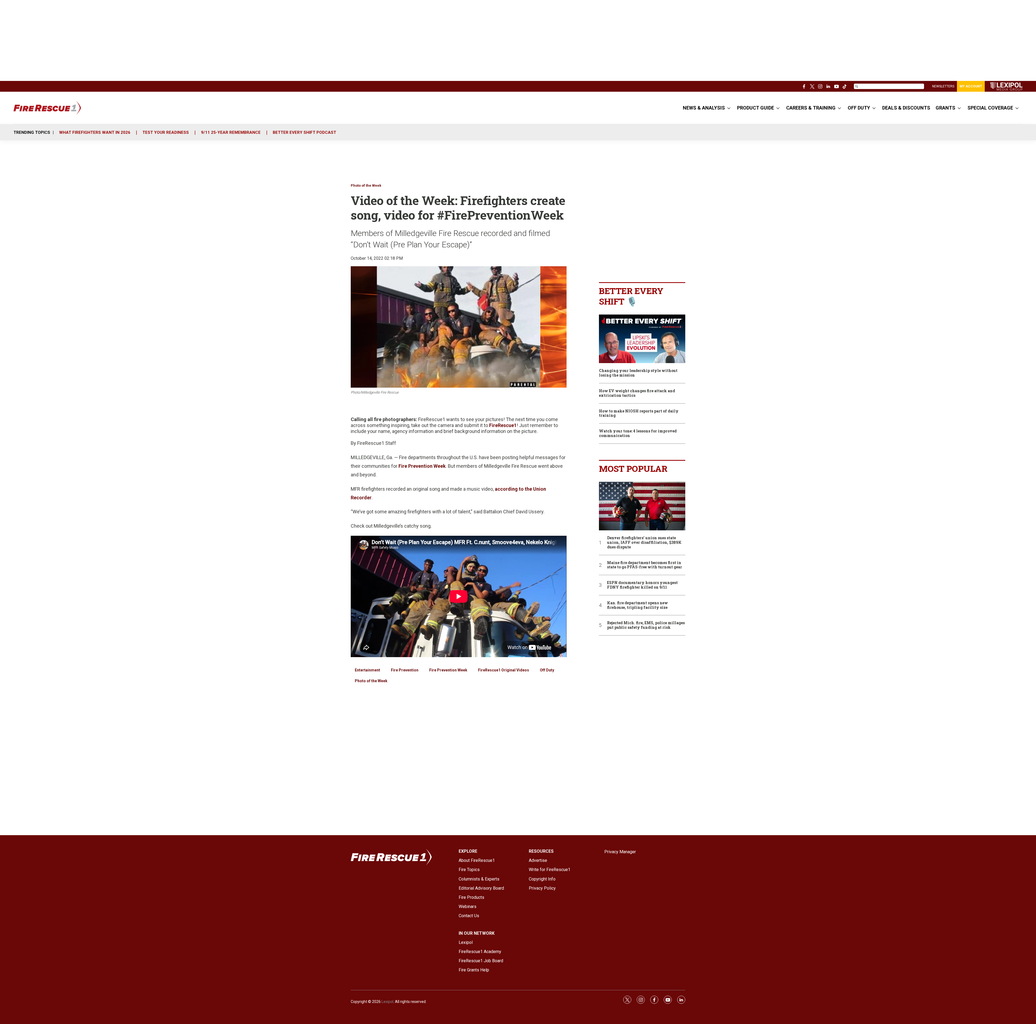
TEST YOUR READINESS (165, 132)
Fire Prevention (404, 670)
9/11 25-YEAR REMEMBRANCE (231, 132)
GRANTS (945, 108)
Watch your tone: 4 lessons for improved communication (638, 433)
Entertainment (367, 670)
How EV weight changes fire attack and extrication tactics (637, 393)
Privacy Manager (620, 851)
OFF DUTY (859, 108)
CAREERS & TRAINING (811, 108)
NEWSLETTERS (943, 86)
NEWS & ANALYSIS (704, 108)
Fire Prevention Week (422, 466)
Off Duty (547, 670)
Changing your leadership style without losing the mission (638, 373)
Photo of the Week (366, 185)
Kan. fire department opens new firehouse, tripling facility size (637, 605)
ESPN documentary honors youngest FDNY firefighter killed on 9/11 (642, 585)
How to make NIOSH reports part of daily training (639, 413)
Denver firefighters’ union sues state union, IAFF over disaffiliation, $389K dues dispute (644, 542)
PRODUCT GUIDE (755, 108)
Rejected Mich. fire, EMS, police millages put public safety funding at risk (646, 625)
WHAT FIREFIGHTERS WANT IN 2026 (94, 132)
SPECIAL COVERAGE (990, 108)
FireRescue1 (503, 425)
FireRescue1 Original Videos (503, 670)
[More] (728, 108)
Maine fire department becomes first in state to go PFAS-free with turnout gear (644, 565)
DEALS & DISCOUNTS (906, 108)
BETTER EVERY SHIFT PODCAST (304, 132)
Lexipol (387, 1001)
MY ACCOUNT (971, 86)
